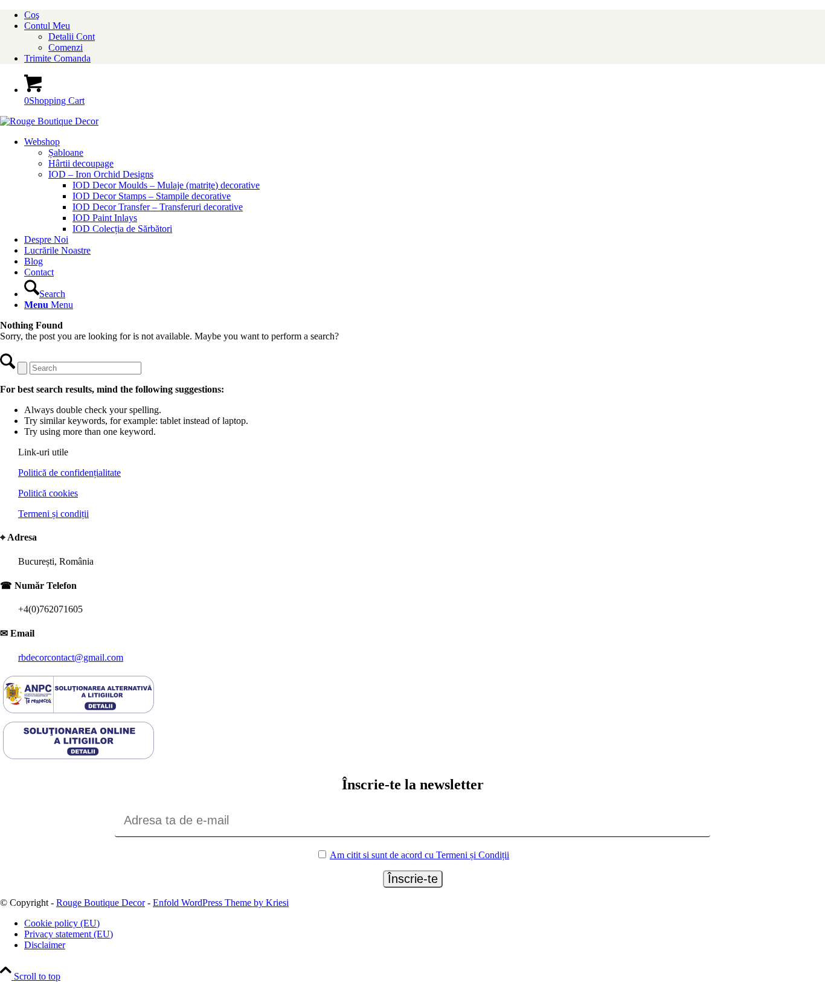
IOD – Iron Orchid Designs (100, 174)
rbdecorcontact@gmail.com (70, 657)
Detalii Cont (71, 36)
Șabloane (65, 152)
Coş (31, 15)
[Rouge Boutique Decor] (49, 121)
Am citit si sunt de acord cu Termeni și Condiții (419, 855)
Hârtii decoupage (81, 163)
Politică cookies (48, 493)
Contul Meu (47, 26)
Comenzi (65, 47)
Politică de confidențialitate (69, 472)
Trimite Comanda (57, 58)
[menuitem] (424, 15)
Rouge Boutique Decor (100, 902)
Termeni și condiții (53, 514)
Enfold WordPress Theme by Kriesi (221, 902)
